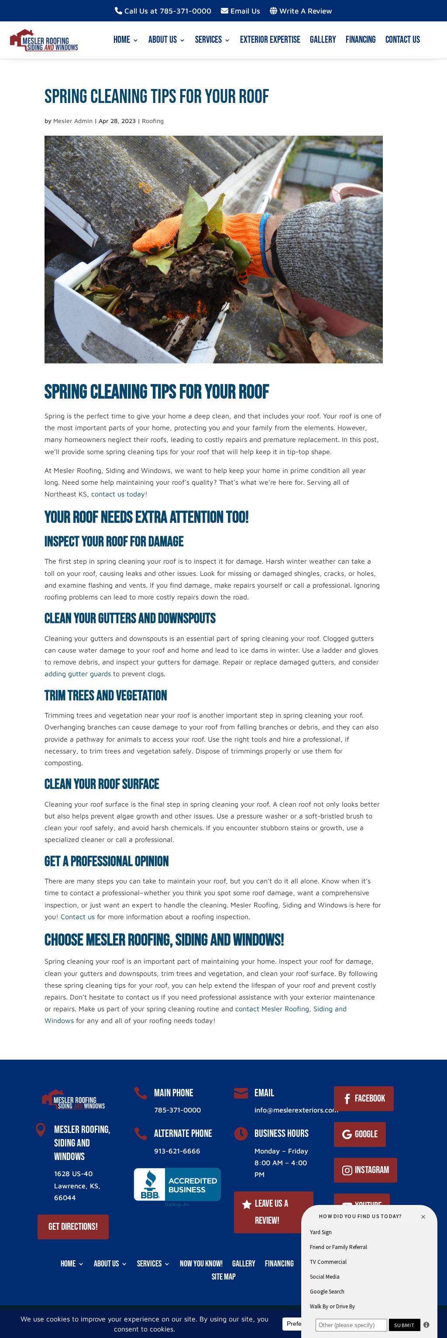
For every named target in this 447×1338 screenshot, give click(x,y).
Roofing (153, 120)
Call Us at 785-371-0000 (166, 11)
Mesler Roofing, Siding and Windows (82, 1143)
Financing (361, 40)
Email (264, 1093)
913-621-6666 (177, 1151)
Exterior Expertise (270, 40)
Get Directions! (73, 1227)
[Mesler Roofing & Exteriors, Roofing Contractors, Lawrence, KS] (177, 1187)
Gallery (323, 40)
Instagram (372, 1170)
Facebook (370, 1098)
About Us (162, 40)
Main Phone (173, 1093)
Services (208, 40)
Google (366, 1134)
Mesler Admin (73, 120)
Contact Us (402, 40)
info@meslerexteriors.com (296, 1110)
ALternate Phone (183, 1133)
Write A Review (304, 11)
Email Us (244, 11)
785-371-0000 (177, 1110)
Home (121, 40)
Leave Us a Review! (271, 1212)
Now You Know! (201, 1263)
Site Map (224, 1276)
